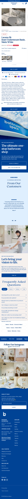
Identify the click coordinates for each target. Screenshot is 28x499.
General (4, 289)
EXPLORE (17, 419)
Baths (16, 427)
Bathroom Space (8, 496)
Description (4, 79)
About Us (4, 466)
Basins (16, 424)
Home (3, 31)
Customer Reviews (6, 470)
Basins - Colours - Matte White (14, 327)
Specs (25, 48)
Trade (24, 289)
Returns (11, 289)
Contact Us (4, 460)
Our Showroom (5, 468)
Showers (16, 436)
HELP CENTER (5, 449)
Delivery (17, 289)
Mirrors (16, 433)
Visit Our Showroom (14, 167)
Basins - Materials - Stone (14, 331)
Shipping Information (6, 451)
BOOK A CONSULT (14, 163)
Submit (14, 407)
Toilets (16, 440)
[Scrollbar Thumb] (5, 30)
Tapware (16, 438)
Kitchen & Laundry (19, 431)
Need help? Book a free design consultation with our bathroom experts (14, 103)
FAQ (2, 458)
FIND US (14, 275)
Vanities (16, 443)
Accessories (17, 422)
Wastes (16, 445)
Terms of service (5, 490)
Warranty (4, 456)
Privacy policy (4, 488)
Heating (16, 429)
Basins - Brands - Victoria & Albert (12, 31)
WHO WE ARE (5, 463)
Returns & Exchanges (6, 453)
